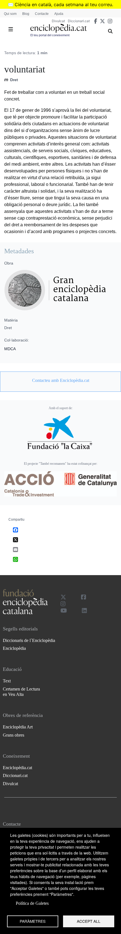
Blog (25, 14)
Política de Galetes (32, 903)
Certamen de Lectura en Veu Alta (21, 692)
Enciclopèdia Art (18, 727)
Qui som (10, 14)
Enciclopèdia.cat (17, 767)
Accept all (88, 921)
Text (7, 680)
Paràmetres (33, 921)
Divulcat (58, 21)
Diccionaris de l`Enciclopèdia (29, 640)
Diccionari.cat (79, 21)
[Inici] (58, 28)
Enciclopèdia (14, 648)
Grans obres (13, 735)
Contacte (42, 14)
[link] (60, 380)
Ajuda (58, 14)
